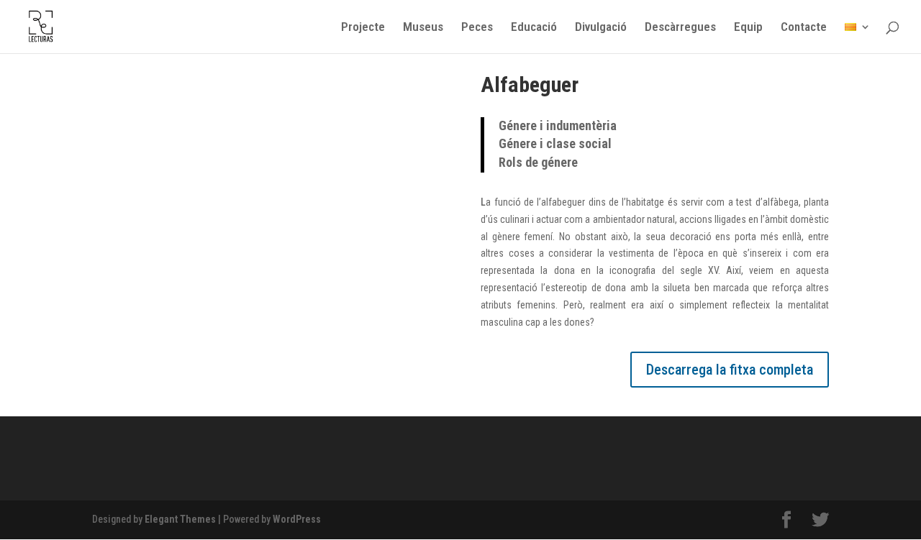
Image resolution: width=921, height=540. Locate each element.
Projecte (363, 28)
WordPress (297, 519)
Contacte (804, 28)
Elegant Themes (180, 519)
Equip (748, 28)
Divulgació (601, 28)
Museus (423, 28)
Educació (534, 28)
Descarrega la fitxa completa (729, 369)
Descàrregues (680, 28)
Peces (477, 28)
